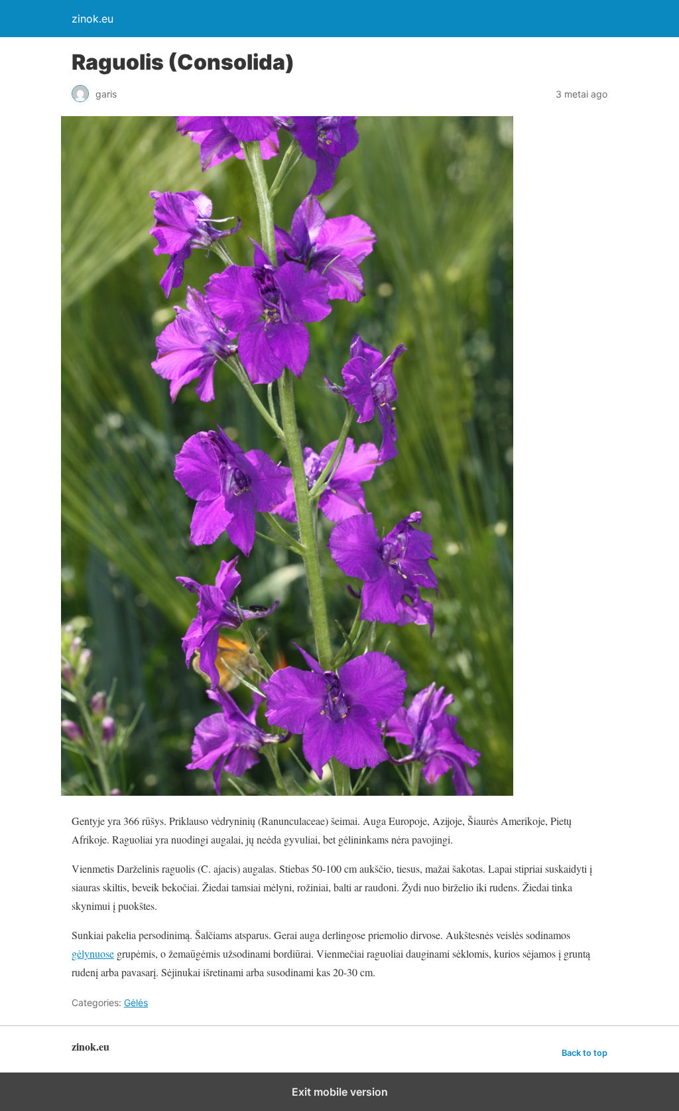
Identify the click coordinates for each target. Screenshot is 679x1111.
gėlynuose (93, 953)
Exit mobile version (340, 1091)
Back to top (584, 1053)
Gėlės (136, 1002)
